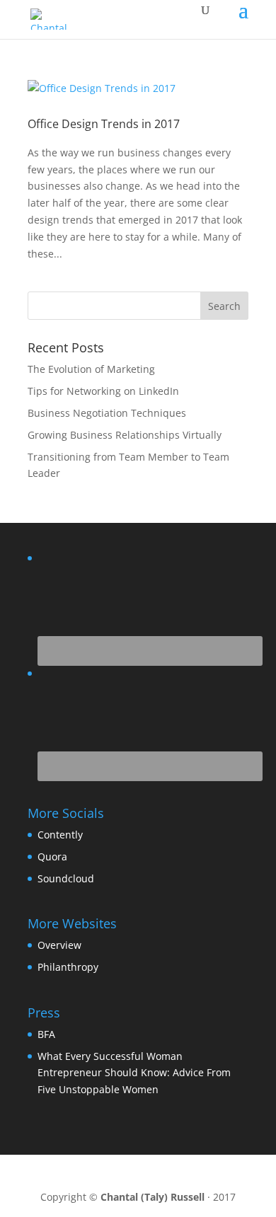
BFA (46, 1034)
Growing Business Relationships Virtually (125, 435)
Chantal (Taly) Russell (152, 1197)
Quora (52, 856)
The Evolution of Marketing (91, 369)
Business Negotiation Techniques (107, 413)
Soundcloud (66, 878)
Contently (60, 834)
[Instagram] (174, 1174)
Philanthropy (68, 967)
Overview (59, 945)
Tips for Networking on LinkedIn (103, 391)
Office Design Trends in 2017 (104, 124)
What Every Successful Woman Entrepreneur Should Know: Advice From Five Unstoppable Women (134, 1073)
